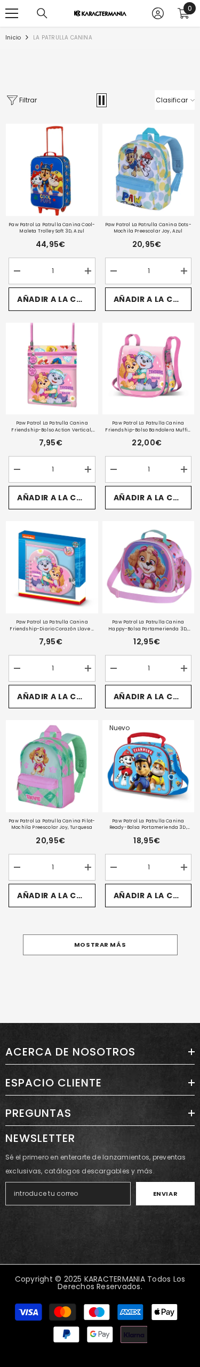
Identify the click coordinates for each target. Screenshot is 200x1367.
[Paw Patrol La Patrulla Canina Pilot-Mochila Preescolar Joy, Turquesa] (52, 766)
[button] (102, 100)
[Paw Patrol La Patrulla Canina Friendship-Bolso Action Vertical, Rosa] (52, 369)
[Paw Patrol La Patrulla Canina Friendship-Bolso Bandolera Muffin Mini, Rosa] (148, 369)
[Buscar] (42, 13)
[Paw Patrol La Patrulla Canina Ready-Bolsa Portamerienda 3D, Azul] (148, 766)
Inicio (13, 38)
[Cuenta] (158, 13)
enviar (165, 1193)
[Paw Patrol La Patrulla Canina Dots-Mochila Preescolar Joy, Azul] (148, 170)
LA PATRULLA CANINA (62, 38)
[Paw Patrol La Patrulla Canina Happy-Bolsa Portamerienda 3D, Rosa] (148, 567)
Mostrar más (100, 944)
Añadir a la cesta (56, 299)
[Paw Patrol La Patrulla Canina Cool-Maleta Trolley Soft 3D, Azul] (52, 170)
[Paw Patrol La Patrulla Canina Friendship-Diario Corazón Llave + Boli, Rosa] (52, 567)
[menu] (11, 13)
